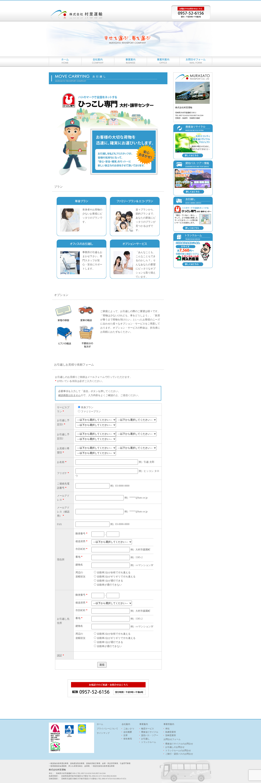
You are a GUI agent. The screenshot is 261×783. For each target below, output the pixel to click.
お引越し (145, 739)
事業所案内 (169, 724)
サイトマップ (103, 733)
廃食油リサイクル (149, 732)
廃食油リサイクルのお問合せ (179, 743)
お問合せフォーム (172, 739)
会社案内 (126, 724)
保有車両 (127, 739)
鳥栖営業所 (170, 732)
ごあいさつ (128, 728)
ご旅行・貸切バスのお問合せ (179, 754)
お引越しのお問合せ (174, 747)
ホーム (100, 724)
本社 (167, 728)
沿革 (125, 735)
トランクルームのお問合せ (178, 750)
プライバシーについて (107, 728)
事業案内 (143, 724)
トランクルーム (148, 742)
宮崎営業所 (170, 735)
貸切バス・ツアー (149, 735)
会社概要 (127, 732)
